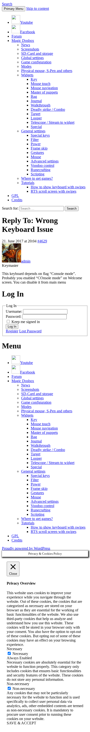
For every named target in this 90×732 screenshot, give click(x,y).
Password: (14, 316)
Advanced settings (45, 161)
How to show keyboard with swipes (58, 187)
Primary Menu (13, 9)
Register (12, 331)
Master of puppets (44, 92)
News (25, 45)
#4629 (42, 241)
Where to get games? (37, 178)
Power (36, 144)
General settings (33, 131)
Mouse (36, 157)
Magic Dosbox (23, 41)
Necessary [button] (14, 649)
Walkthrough (40, 105)
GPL (15, 196)
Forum (17, 36)
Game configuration (36, 62)
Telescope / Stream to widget (52, 122)
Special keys (40, 135)
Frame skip (39, 148)
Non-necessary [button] (18, 684)
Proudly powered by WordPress (26, 548)
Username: (14, 311)
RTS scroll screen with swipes (53, 191)
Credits (17, 200)
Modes (26, 66)
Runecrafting (40, 170)
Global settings (32, 58)
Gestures (37, 153)
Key (34, 79)
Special (36, 127)
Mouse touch (40, 84)
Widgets (27, 75)
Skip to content (37, 8)
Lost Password (30, 331)
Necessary (20, 654)
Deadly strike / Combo (48, 109)
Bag (34, 97)
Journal (36, 101)
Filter (35, 140)
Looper (36, 118)
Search (7, 4)
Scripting (37, 174)
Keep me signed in (26, 322)
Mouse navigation (44, 88)
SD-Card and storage (37, 53)
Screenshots (30, 49)
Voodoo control (42, 165)
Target (35, 114)
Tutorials (27, 183)
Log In (12, 326)
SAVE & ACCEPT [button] (21, 723)
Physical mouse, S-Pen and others (46, 71)
